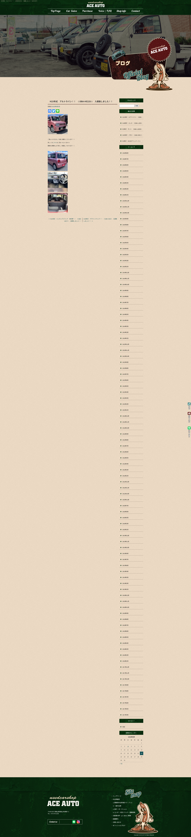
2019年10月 (125, 547)
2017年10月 (125, 679)
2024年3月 (125, 326)
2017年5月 (125, 709)
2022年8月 (125, 440)
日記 (123, 727)
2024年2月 (125, 332)
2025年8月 (125, 225)
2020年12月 (125, 500)
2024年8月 (125, 296)
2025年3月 (125, 255)
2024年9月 (125, 290)
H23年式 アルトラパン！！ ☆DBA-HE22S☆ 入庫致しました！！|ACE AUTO (19, 1)
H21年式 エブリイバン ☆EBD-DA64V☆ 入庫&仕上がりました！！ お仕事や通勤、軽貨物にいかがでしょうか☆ (132, 117)
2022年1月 (125, 476)
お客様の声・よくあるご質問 (105, 11)
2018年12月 (125, 595)
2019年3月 (125, 577)
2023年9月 (125, 362)
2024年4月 (125, 320)
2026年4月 (125, 177)
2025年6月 (125, 237)
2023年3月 (125, 398)
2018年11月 (125, 601)
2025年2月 (125, 261)
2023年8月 (125, 368)
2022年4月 (125, 464)
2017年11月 (125, 673)
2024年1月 (125, 338)
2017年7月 (125, 697)
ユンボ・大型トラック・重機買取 (88, 11)
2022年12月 (125, 416)
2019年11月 (125, 541)
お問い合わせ (135, 11)
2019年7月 (125, 559)
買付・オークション (120, 809)
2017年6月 (125, 703)
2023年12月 (125, 344)
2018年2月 (125, 655)
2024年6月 (125, 308)
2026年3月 (125, 183)
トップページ (56, 11)
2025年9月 (125, 219)
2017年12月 (125, 667)
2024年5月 (125, 314)
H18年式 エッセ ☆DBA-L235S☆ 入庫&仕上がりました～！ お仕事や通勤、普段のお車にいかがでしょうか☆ (132, 123)
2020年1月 (125, 529)
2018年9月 (125, 613)
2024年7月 (125, 302)
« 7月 (120, 763)
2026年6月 (125, 165)
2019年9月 (125, 553)
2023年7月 (125, 374)
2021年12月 (125, 482)
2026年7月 (125, 159)
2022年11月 (125, 422)
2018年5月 (125, 637)
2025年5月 (125, 243)
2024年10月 (125, 284)
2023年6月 (125, 380)
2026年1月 (125, 195)
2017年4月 (125, 715)
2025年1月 (125, 266)
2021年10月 (125, 494)
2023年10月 (125, 356)
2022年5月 (125, 458)
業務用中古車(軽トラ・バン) (123, 803)
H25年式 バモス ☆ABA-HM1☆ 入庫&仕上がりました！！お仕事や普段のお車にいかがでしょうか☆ (132, 135)
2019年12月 (125, 535)
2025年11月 (125, 207)
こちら (55, 142)
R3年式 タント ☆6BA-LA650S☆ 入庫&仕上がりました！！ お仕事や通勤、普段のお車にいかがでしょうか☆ (132, 129)
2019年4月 (125, 571)
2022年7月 (125, 446)
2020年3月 (125, 518)
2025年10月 (125, 213)
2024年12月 (125, 272)
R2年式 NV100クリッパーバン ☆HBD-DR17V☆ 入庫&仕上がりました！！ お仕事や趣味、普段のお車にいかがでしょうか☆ (132, 141)
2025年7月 (125, 231)
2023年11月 (125, 350)
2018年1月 (125, 661)
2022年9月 (125, 434)
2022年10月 (125, 428)
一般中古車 (117, 806)
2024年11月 (125, 278)
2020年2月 (125, 523)
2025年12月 (125, 201)
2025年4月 (125, 249)
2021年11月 (125, 488)
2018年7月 (125, 625)
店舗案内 (121, 11)
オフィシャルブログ (119, 825)
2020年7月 (125, 506)
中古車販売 (72, 11)
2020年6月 (125, 512)
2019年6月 (125, 565)
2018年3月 (125, 649)
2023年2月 (125, 404)
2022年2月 (125, 470)
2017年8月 (125, 691)
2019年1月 (125, 589)
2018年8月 (125, 619)
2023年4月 (125, 392)
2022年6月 (125, 452)
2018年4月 (125, 643)
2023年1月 (125, 410)
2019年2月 (125, 583)
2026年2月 (125, 189)
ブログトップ (131, 100)
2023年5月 (125, 386)
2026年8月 (125, 153)
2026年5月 (125, 171)
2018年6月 (125, 631)
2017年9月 (125, 685)
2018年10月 (125, 607)
